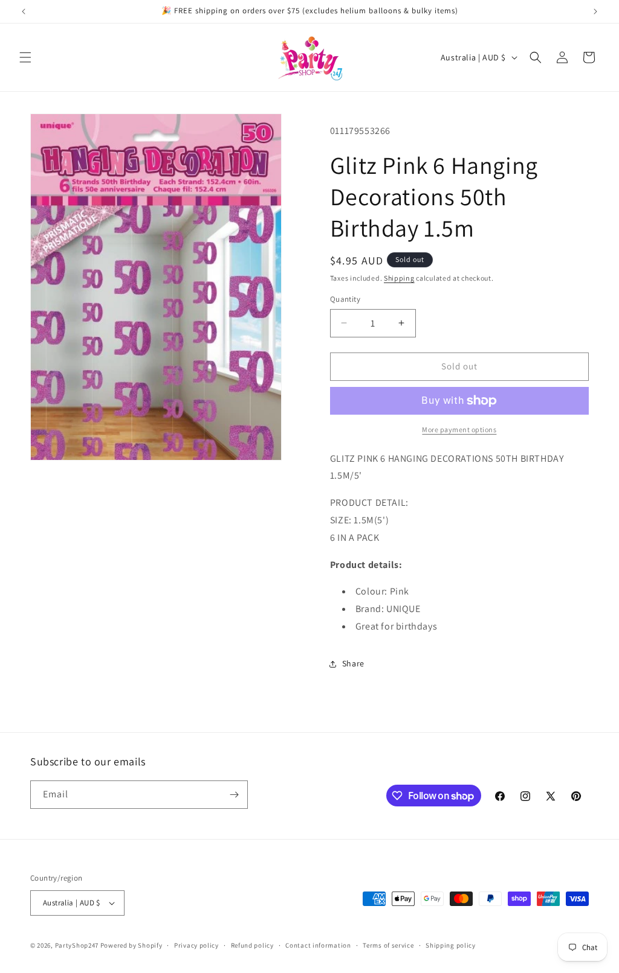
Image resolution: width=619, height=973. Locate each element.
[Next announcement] (595, 11)
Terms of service (388, 945)
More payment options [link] (459, 429)
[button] (25, 57)
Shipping (399, 277)
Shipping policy (451, 945)
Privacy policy (196, 945)
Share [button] (353, 663)
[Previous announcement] (23, 11)
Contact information (318, 945)
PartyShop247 (77, 945)
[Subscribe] (234, 794)
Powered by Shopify (131, 945)
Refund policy (252, 945)
